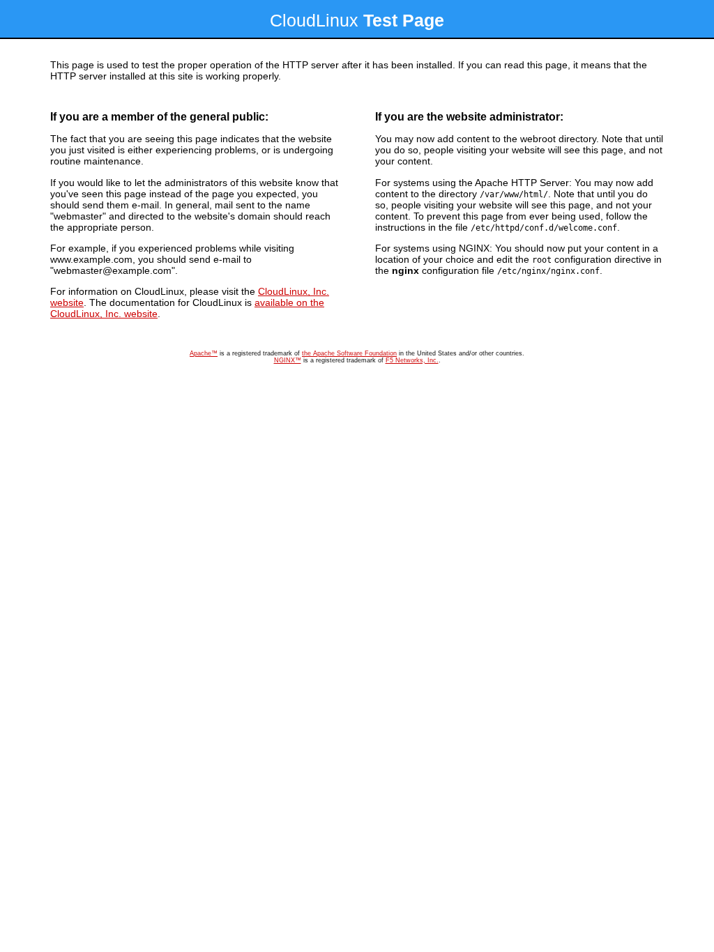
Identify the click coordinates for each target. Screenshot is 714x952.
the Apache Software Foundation (349, 353)
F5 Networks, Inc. (412, 360)
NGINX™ (287, 360)
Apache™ (204, 353)
